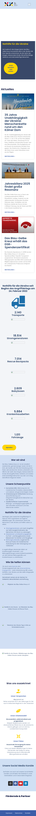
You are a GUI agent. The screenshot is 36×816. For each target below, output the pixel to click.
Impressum (9, 813)
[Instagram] (10, 783)
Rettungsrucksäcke (13, 540)
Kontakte (27, 813)
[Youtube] (20, 783)
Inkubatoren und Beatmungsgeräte (18, 534)
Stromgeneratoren (12, 528)
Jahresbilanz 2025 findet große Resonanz (17, 187)
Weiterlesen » (10, 156)
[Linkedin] (25, 783)
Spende (14, 566)
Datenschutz (18, 813)
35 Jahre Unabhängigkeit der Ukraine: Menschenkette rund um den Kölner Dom (16, 122)
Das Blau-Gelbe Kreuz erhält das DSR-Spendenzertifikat (17, 242)
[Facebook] (15, 783)
